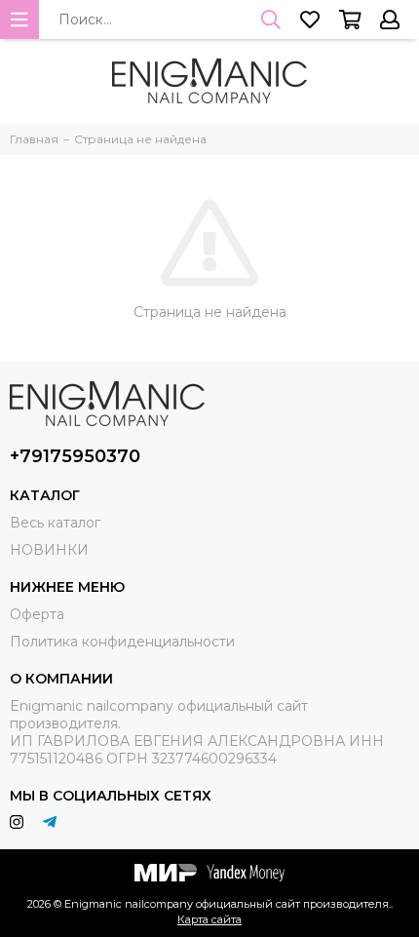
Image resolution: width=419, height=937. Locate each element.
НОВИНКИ (49, 550)
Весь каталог (55, 522)
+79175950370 (75, 456)
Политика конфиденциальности (122, 641)
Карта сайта (209, 919)
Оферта (37, 614)
